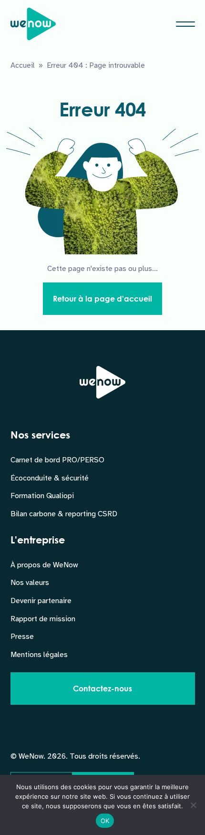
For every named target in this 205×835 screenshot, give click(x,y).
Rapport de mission (42, 619)
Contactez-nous (102, 688)
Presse (22, 636)
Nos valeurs (29, 582)
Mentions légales (39, 654)
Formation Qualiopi (42, 496)
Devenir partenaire (41, 600)
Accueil (22, 65)
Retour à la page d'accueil (102, 298)
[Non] (193, 805)
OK (105, 821)
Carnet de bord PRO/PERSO (57, 460)
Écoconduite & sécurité (49, 478)
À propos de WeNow (44, 565)
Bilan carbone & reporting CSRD (63, 514)
